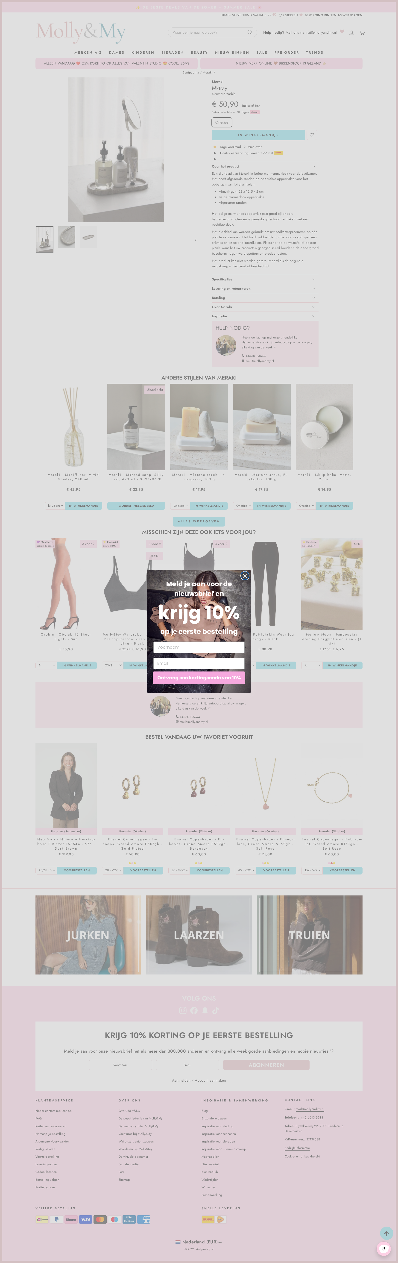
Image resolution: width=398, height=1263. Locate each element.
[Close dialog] (245, 576)
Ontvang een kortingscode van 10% (199, 677)
